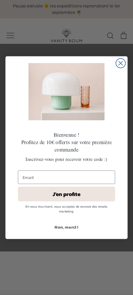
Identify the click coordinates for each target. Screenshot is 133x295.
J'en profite (66, 194)
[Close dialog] (120, 63)
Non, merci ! (66, 227)
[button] (66, 91)
